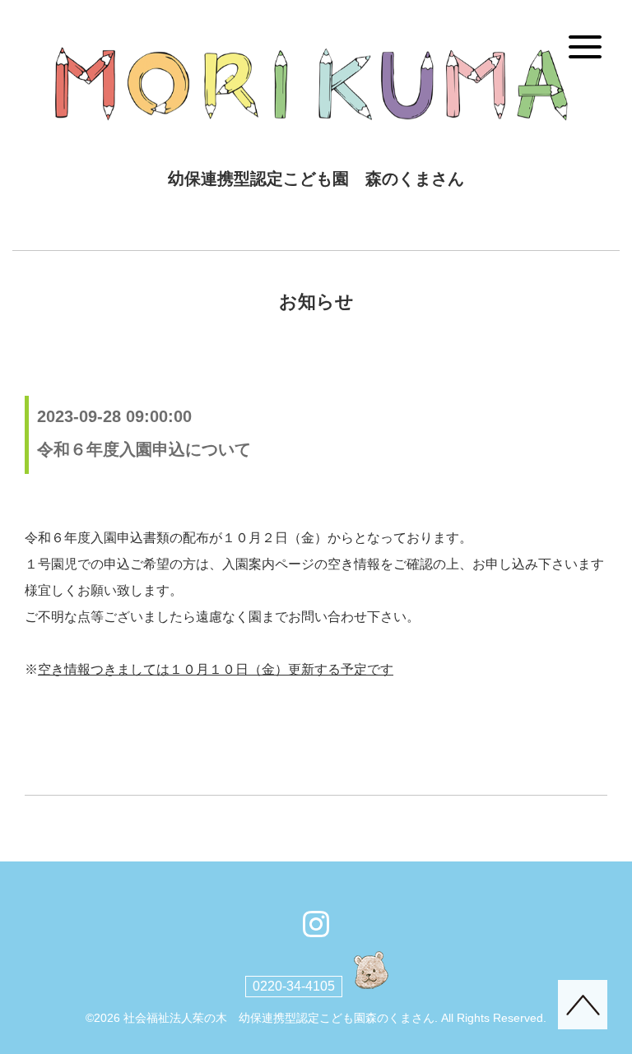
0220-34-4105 (294, 986)
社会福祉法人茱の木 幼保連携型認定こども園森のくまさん (278, 1017)
